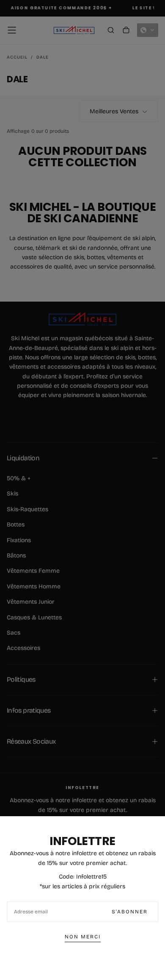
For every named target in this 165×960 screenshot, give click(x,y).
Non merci (83, 937)
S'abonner (130, 912)
